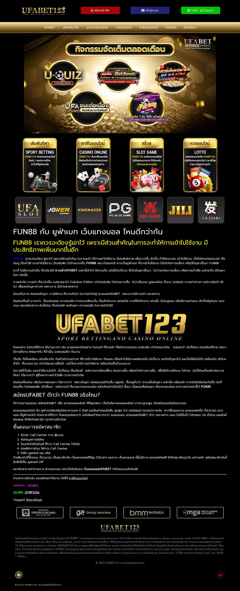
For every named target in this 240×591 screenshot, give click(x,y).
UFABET (49, 27)
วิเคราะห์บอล (34, 500)
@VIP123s (32, 492)
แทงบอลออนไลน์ (97, 27)
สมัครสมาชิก (71, 27)
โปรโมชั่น (170, 27)
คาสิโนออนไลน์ (148, 27)
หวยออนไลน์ (124, 27)
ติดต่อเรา (190, 27)
